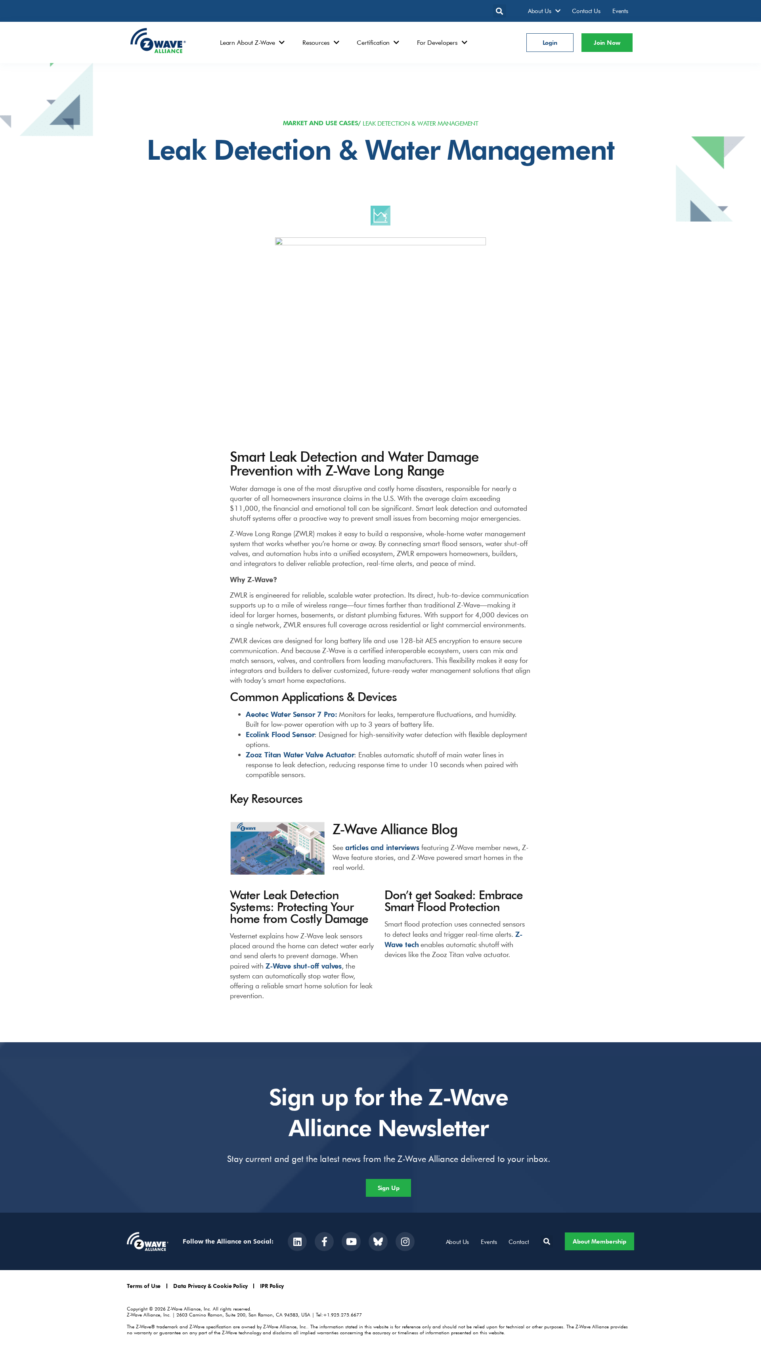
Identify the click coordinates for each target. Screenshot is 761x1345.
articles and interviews (382, 847)
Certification (373, 42)
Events (620, 11)
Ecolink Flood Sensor (280, 734)
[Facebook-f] (324, 1241)
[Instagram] (405, 1241)
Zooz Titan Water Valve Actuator (300, 754)
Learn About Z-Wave (247, 42)
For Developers (437, 42)
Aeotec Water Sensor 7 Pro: (291, 713)
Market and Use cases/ (322, 123)
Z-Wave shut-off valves (304, 965)
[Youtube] (351, 1241)
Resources (316, 42)
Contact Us (586, 11)
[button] (499, 10)
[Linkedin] (297, 1241)
